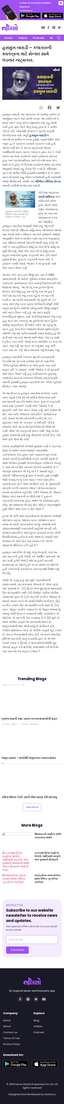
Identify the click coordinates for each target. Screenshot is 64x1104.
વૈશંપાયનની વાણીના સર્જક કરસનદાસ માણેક (48, 835)
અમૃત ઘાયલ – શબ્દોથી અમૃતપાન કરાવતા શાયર (29, 758)
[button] (61, 3)
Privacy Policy (11, 1044)
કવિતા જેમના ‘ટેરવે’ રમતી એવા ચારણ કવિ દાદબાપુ (29, 797)
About (7, 1026)
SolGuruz (50, 1094)
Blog (36, 1020)
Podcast (38, 38)
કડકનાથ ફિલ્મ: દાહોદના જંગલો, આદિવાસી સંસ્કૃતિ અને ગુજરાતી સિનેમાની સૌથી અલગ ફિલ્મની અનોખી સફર (47, 856)
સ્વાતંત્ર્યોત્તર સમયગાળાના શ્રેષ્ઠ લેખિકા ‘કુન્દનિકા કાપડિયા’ (47, 879)
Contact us (10, 1032)
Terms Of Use (11, 1038)
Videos (22, 38)
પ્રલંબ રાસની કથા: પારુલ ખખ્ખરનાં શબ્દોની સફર (29, 719)
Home (8, 38)
